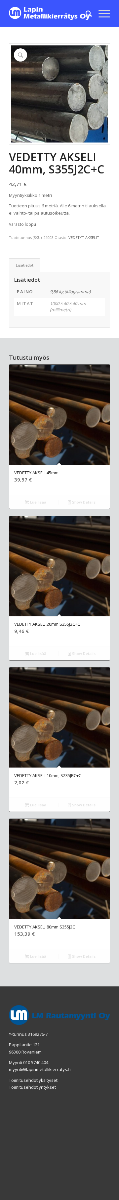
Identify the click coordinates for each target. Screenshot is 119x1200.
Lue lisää (37, 502)
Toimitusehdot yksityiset (33, 1080)
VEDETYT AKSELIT (83, 237)
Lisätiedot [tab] (24, 265)
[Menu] (101, 13)
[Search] (85, 13)
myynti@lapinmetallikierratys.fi (40, 1069)
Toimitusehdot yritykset (32, 1087)
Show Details (83, 502)
